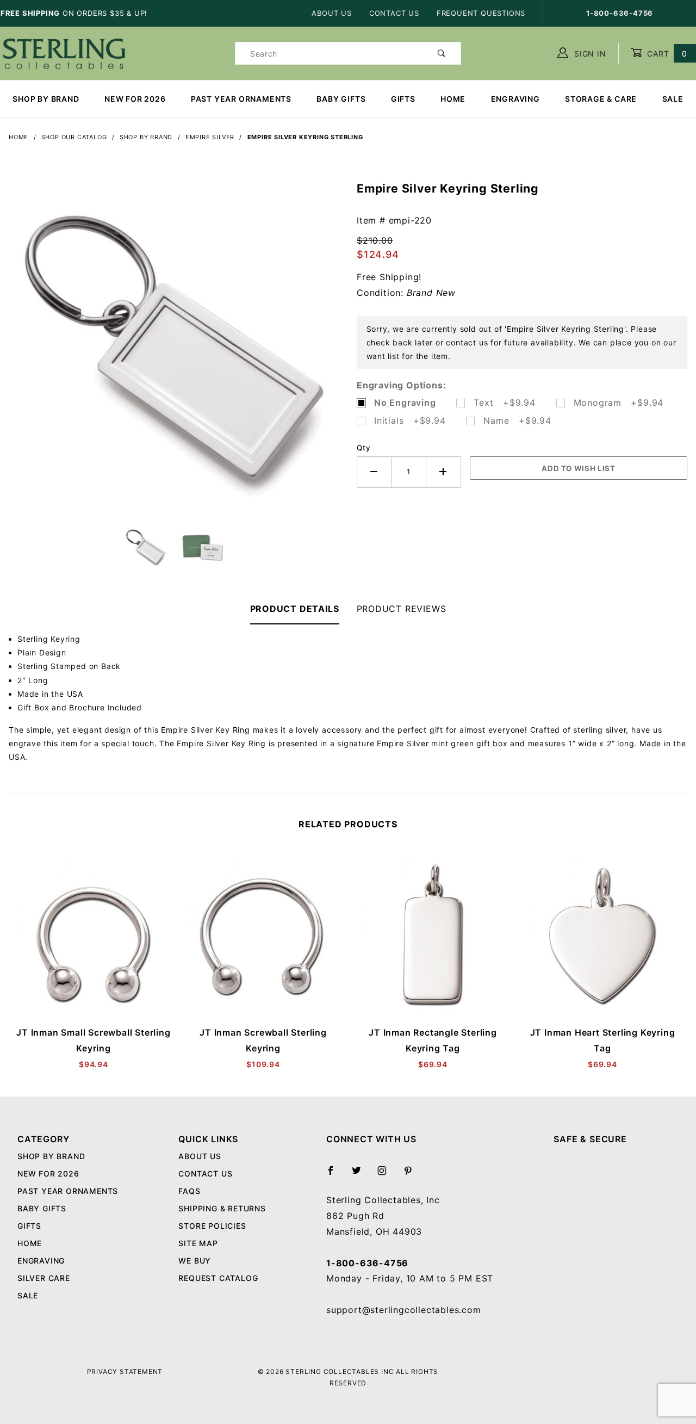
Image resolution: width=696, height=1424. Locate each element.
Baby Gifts (340, 98)
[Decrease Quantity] (374, 471)
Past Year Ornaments (241, 98)
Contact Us (394, 13)
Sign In (588, 53)
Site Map (197, 1243)
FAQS (189, 1191)
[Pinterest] (412, 1175)
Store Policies (212, 1225)
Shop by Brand (46, 98)
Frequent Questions (481, 13)
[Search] (442, 53)
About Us (331, 13)
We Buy (194, 1260)
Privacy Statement (125, 1371)
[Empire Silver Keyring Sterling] (174, 352)
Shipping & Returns (221, 1208)
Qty (363, 447)
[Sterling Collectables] (64, 52)
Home (452, 98)
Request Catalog (218, 1278)
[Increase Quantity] (443, 471)
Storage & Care (601, 98)
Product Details (294, 608)
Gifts (403, 98)
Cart (665, 53)
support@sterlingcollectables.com (403, 1309)
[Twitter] (361, 1175)
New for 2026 (135, 98)
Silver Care (43, 1278)
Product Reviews (401, 608)
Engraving (515, 98)
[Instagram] (386, 1175)
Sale (672, 98)
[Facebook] (335, 1175)
